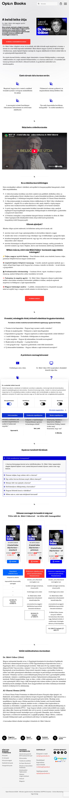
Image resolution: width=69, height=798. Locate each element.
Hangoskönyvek (7, 765)
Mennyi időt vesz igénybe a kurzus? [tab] (18, 483)
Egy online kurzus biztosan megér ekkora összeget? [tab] (23, 479)
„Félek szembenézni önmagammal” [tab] (18, 458)
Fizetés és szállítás (25, 761)
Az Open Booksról (25, 763)
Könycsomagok (7, 760)
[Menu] (65, 3)
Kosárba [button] (13, 561)
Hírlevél (21, 778)
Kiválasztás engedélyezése (34, 415)
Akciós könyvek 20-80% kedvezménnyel (25, 754)
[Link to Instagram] (55, 752)
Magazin (22, 781)
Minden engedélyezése (56, 415)
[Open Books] (14, 3)
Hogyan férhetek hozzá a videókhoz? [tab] (18, 490)
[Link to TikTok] (62, 752)
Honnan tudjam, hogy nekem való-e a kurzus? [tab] (21, 475)
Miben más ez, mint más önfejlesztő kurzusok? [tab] (22, 494)
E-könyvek (5, 758)
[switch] (26, 404)
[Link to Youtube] (65, 752)
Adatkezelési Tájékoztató (23, 771)
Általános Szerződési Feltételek (25, 766)
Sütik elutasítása (12, 415)
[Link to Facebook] (58, 752)
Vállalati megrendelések (24, 775)
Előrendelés (23, 758)
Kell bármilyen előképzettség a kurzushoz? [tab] (20, 487)
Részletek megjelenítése (56, 410)
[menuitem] (65, 3)
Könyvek (5, 755)
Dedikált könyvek (7, 763)
